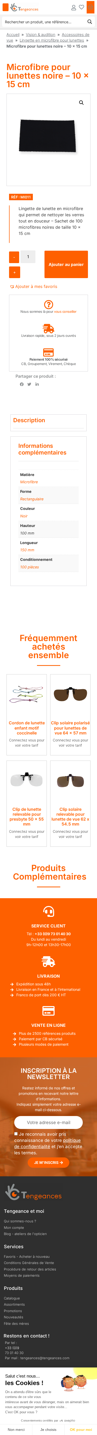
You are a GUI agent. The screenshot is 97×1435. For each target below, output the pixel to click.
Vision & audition (40, 34)
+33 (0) (41, 934)
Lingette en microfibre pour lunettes (52, 40)
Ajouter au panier (66, 264)
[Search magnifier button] (90, 22)
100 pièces (29, 567)
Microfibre (29, 482)
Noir (23, 516)
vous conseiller (65, 311)
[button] (81, 102)
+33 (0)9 (12, 1348)
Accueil (12, 34)
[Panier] (90, 7)
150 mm (27, 550)
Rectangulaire (31, 499)
